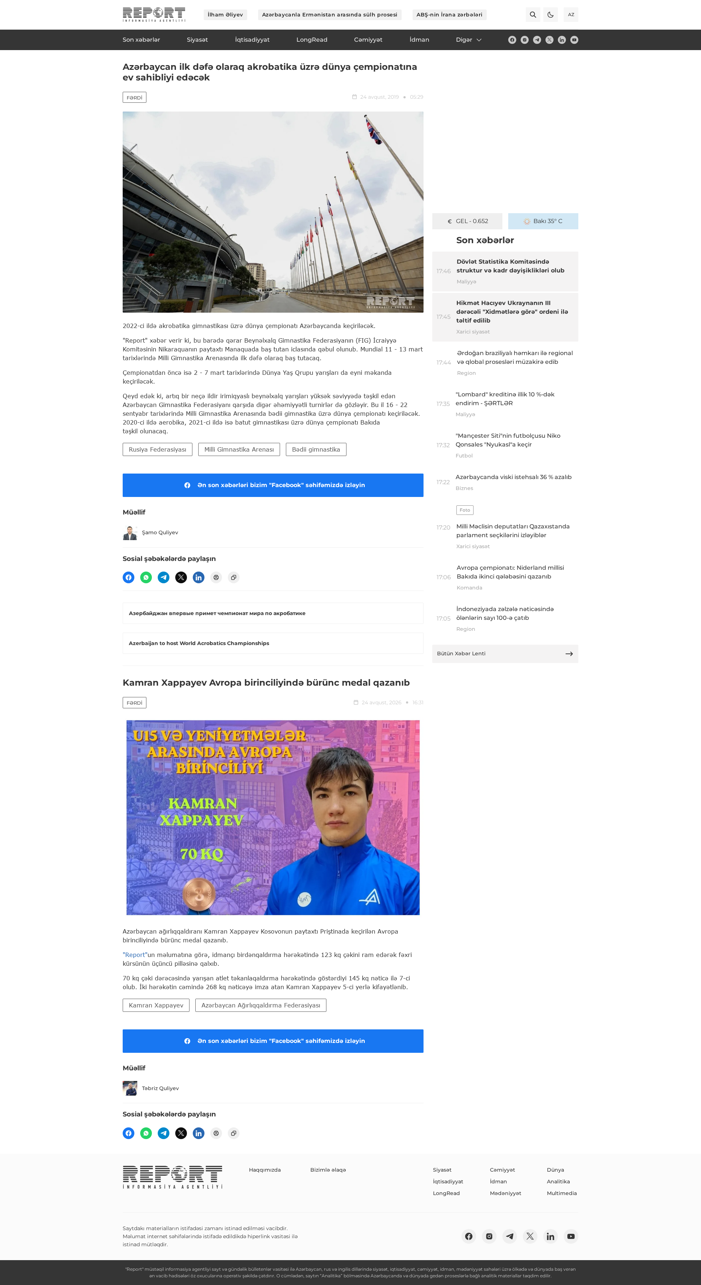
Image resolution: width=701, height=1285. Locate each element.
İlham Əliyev (225, 14)
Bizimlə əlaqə (328, 1170)
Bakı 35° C (548, 221)
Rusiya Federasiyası (157, 449)
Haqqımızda (265, 1170)
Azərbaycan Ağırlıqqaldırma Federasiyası (261, 1005)
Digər (464, 39)
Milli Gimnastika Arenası (239, 449)
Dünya (555, 1170)
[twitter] (549, 40)
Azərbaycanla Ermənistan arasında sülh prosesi (330, 14)
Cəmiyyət (502, 1170)
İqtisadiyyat (448, 1181)
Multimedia (562, 1193)
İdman (498, 1181)
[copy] (234, 577)
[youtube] (574, 40)
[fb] (512, 40)
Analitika (558, 1181)
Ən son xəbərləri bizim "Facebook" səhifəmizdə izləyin (281, 485)
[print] (216, 577)
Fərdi (134, 98)
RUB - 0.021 (472, 221)
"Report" (135, 954)
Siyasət (442, 1170)
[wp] (146, 577)
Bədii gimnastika (316, 449)
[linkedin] (562, 40)
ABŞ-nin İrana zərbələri (450, 14)
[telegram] (537, 40)
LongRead (446, 1193)
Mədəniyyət (505, 1193)
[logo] (154, 14)
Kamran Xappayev (156, 1005)
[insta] (525, 40)
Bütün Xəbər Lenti (461, 653)
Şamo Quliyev (160, 532)
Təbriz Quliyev (160, 1088)
